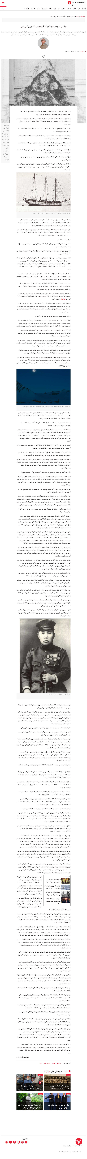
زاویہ (50, 9)
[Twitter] (22, 1142)
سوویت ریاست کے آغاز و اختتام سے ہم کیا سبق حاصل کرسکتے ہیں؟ (53, 901)
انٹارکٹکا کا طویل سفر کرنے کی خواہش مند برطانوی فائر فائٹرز (53, 881)
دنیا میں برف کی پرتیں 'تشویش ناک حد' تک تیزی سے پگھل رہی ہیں (52, 887)
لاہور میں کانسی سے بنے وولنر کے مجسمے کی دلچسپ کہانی (29, 1106)
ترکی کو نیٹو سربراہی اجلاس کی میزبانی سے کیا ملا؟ (58, 1106)
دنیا (79, 9)
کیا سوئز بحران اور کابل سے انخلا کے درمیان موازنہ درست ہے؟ (53, 893)
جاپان (53, 1063)
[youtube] (14, 1142)
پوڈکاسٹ (27, 9)
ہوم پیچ (83, 16)
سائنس (38, 9)
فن (58, 9)
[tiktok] (10, 1142)
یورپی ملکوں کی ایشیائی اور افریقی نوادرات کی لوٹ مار (59, 1087)
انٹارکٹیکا (63, 299)
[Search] (2, 8)
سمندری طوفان (47, 1063)
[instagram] (18, 1142)
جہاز (40, 1063)
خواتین (74, 9)
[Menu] (3, 3)
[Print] (43, 56)
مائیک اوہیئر (83, 52)
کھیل (55, 9)
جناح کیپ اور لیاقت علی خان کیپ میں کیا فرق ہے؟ (31, 1087)
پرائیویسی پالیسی (66, 1146)
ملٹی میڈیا (44, 9)
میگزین (33, 9)
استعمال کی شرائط (78, 1146)
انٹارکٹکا (59, 1063)
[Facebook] (26, 1142)
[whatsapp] (6, 1142)
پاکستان (84, 9)
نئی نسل (69, 9)
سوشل (62, 9)
